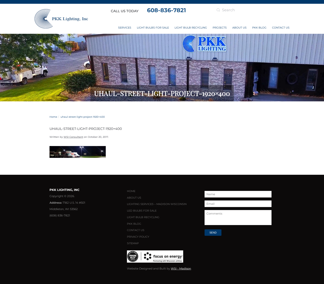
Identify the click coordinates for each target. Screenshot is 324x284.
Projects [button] (220, 27)
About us (239, 27)
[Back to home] (61, 19)
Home (131, 191)
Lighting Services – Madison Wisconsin (157, 204)
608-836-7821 (166, 10)
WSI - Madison (181, 268)
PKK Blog (259, 27)
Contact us (281, 27)
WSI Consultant (73, 136)
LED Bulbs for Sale (142, 210)
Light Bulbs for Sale (153, 27)
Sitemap (133, 243)
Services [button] (124, 27)
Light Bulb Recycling (191, 27)
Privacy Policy (138, 236)
